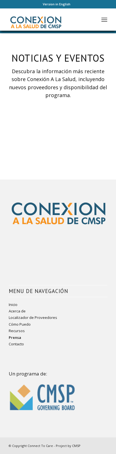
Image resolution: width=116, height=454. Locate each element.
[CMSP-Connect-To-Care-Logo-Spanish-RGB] (48, 19)
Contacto (16, 343)
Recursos (17, 330)
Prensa (15, 337)
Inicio (13, 304)
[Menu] (104, 19)
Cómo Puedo (20, 324)
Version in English (56, 4)
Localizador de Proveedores (33, 317)
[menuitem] (56, 4)
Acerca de (17, 311)
